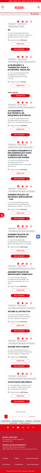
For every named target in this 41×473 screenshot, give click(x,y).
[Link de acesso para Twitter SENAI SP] (31, 1)
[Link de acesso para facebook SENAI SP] (29, 1)
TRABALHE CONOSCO (17, 421)
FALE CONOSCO (6, 421)
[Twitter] (13, 427)
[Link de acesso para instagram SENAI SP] (38, 1)
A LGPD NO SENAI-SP (24, 423)
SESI (19, 1)
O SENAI (16, 458)
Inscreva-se (20, 95)
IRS (27, 1)
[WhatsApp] (33, 427)
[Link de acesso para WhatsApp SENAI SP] (40, 1)
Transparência (18, 464)
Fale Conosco (6, 464)
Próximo (32, 416)
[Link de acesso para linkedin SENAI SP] (35, 1)
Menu (2, 7)
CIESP (15, 1)
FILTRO (35, 14)
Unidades (5, 458)
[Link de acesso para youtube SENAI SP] (33, 1)
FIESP (11, 1)
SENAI (23, 1)
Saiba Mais (20, 44)
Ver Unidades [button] (19, 49)
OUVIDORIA (28, 421)
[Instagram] (28, 427)
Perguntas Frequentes (32, 458)
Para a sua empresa (33, 464)
